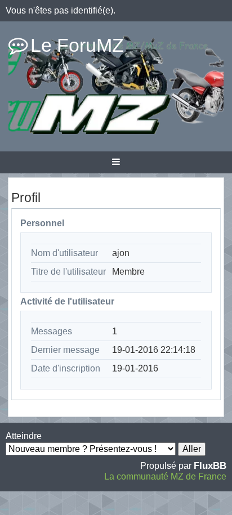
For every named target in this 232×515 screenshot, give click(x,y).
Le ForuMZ (77, 45)
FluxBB (210, 465)
